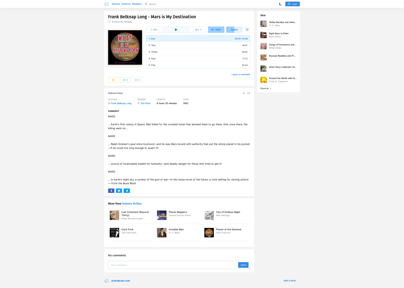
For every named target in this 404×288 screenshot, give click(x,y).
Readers (137, 3)
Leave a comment (241, 74)
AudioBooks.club (120, 280)
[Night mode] (279, 4)
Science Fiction (115, 93)
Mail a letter (290, 280)
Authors (126, 3)
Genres (116, 3)
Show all (264, 88)
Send (243, 265)
